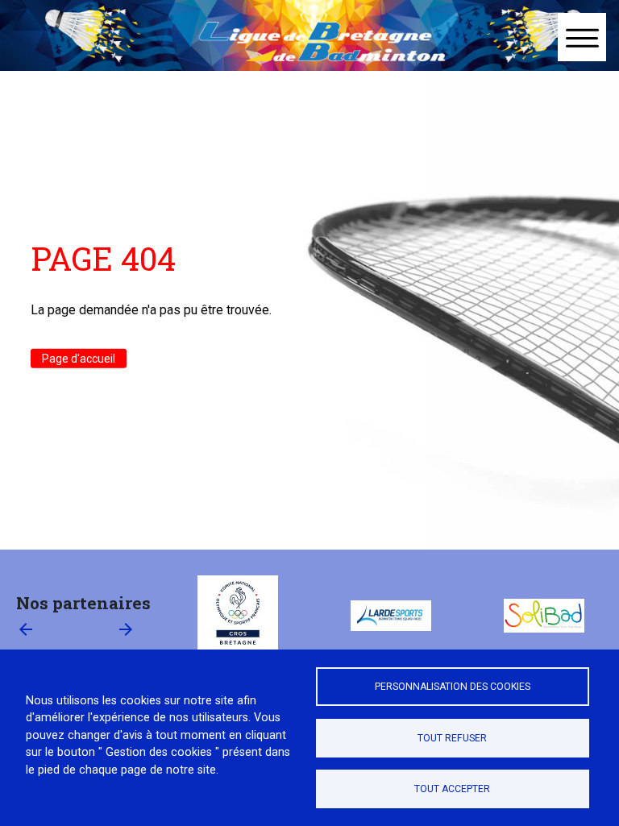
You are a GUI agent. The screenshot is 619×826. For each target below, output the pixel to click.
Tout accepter (452, 789)
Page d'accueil (78, 358)
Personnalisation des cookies (452, 686)
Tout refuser (452, 738)
